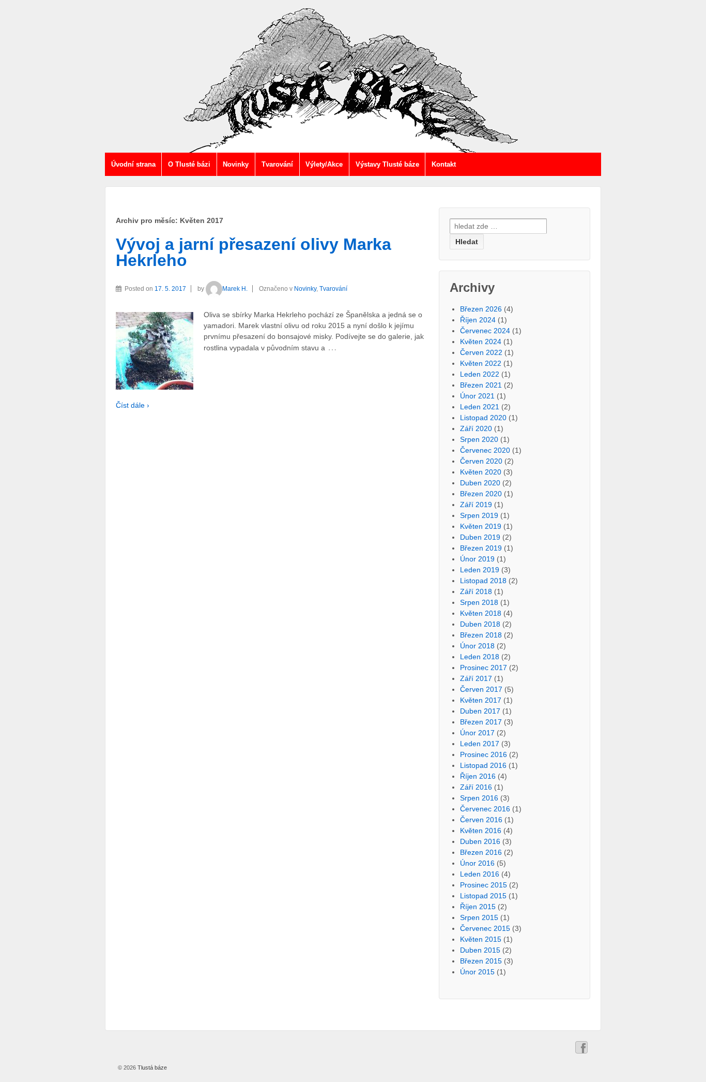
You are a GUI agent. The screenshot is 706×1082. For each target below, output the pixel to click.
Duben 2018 (480, 624)
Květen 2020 (480, 472)
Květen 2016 (480, 830)
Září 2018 (476, 591)
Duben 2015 (480, 950)
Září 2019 (476, 504)
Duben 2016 (480, 841)
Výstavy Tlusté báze (387, 164)
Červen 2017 (481, 689)
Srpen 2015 (479, 917)
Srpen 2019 (479, 515)
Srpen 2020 (479, 439)
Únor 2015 (477, 972)
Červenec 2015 (485, 928)
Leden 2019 (479, 570)
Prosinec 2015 (483, 885)
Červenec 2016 (485, 809)
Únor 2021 (477, 396)
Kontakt (444, 164)
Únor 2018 (477, 646)
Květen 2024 (480, 341)
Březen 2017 (481, 722)
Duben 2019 (480, 537)
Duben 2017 (480, 711)
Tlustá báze (151, 1067)
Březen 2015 (481, 961)
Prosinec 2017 (483, 667)
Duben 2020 (480, 483)
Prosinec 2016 (483, 754)
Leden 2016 (479, 874)
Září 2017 (476, 678)
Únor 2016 (477, 863)
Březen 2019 (481, 548)
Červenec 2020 (485, 450)
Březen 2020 (481, 494)
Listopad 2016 (483, 765)
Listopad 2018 (483, 580)
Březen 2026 (481, 309)
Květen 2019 (480, 526)
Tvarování (277, 164)
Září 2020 (476, 428)
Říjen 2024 (478, 320)
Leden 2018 (479, 657)
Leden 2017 (479, 743)
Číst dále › (132, 405)
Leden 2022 (479, 374)
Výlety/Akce (324, 164)
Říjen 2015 (478, 906)
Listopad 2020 (483, 417)
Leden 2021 (479, 407)
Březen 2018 (481, 635)
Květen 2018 (480, 613)
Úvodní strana (133, 164)
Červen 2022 (481, 352)
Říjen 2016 (478, 776)
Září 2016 (476, 787)
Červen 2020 (481, 461)
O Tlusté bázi (189, 164)
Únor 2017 (477, 733)
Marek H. (235, 288)
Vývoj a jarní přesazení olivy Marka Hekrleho (253, 252)
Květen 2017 (480, 700)
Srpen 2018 (479, 602)
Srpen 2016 (479, 798)
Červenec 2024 (485, 331)
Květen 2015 (480, 939)
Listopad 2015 (483, 896)
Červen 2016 (481, 820)
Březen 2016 (481, 852)
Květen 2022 (480, 363)
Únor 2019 (477, 559)
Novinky (236, 164)
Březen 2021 (481, 385)
